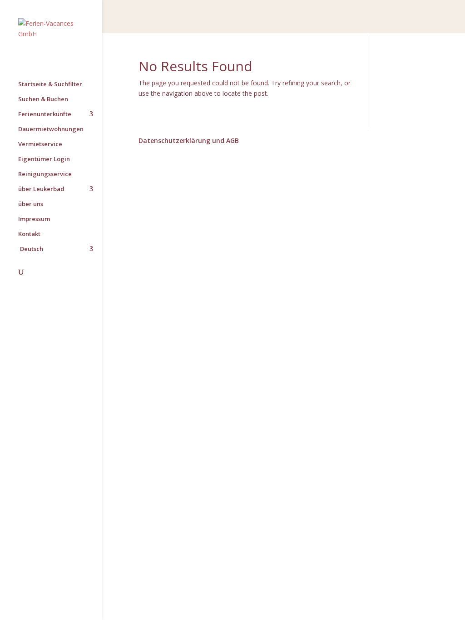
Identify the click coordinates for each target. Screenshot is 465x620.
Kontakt (29, 234)
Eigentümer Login (44, 159)
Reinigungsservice (45, 174)
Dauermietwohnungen (51, 129)
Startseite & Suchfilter (50, 84)
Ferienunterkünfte (44, 114)
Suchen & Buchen (43, 99)
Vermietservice (40, 144)
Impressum (34, 219)
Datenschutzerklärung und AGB (189, 140)
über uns (30, 204)
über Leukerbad (41, 189)
